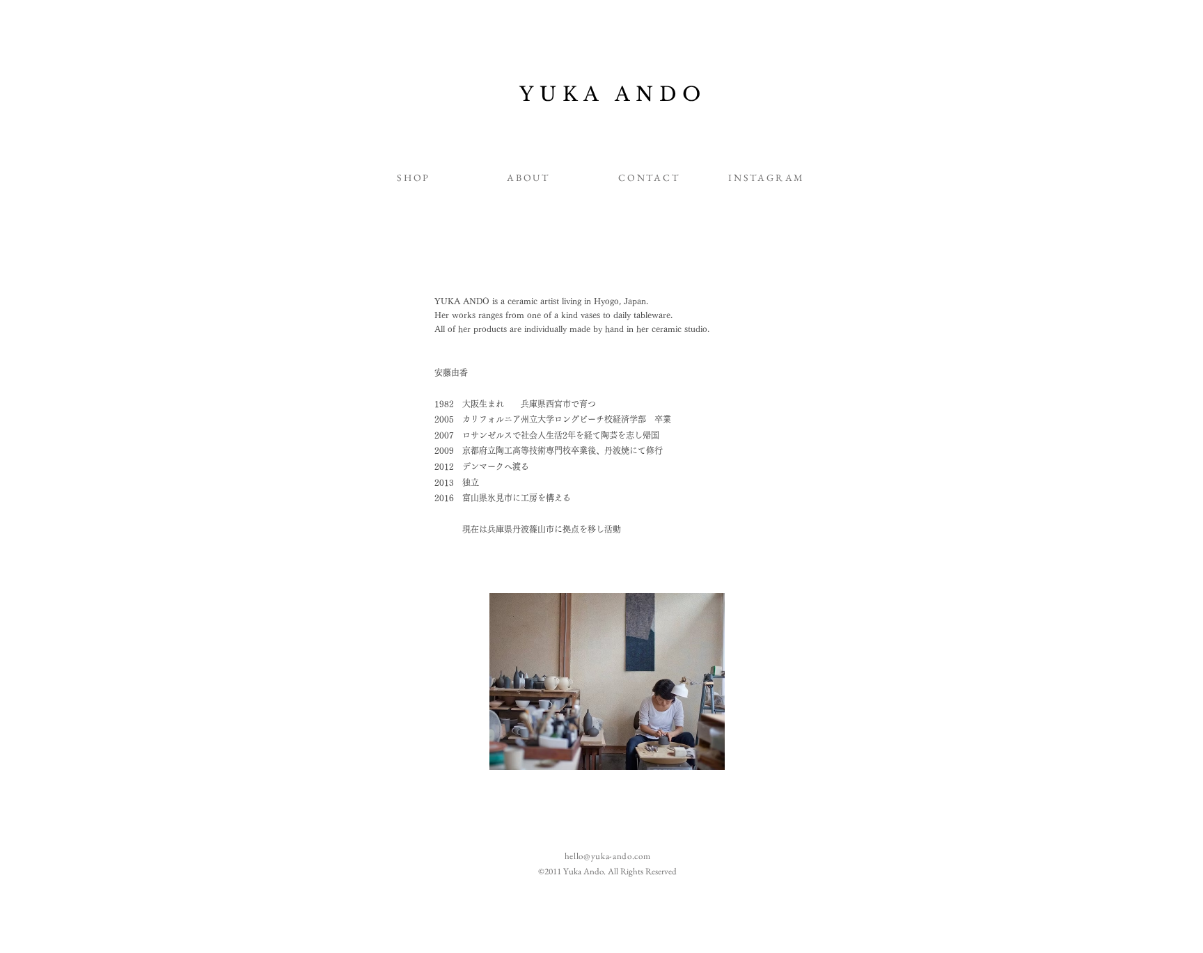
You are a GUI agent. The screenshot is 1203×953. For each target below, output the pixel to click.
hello (574, 856)
